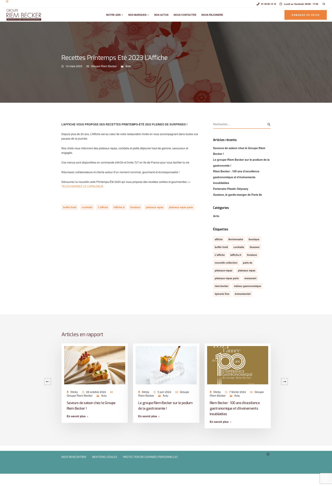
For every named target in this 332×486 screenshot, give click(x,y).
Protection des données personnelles (150, 457)
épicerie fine (222, 293)
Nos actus (161, 14)
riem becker (221, 286)
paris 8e (247, 262)
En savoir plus (76, 416)
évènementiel (243, 293)
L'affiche (103, 207)
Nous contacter (185, 14)
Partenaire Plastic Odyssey (230, 189)
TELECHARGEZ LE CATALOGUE (82, 186)
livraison (135, 207)
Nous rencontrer (73, 457)
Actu (128, 66)
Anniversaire (235, 239)
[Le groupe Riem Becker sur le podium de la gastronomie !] (166, 365)
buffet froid (69, 207)
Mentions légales (104, 457)
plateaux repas (154, 207)
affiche (219, 239)
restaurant (250, 278)
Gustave (255, 247)
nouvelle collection (226, 262)
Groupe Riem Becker (104, 66)
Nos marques (137, 14)
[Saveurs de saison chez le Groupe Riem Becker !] (94, 365)
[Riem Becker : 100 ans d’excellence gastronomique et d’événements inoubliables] (237, 365)
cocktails (87, 207)
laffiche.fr (119, 207)
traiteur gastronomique (247, 286)
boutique (254, 239)
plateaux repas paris (181, 207)
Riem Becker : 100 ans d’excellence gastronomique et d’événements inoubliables (236, 177)
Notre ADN (113, 14)
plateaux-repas (223, 270)
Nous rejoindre (212, 14)
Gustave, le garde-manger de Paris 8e (237, 195)
